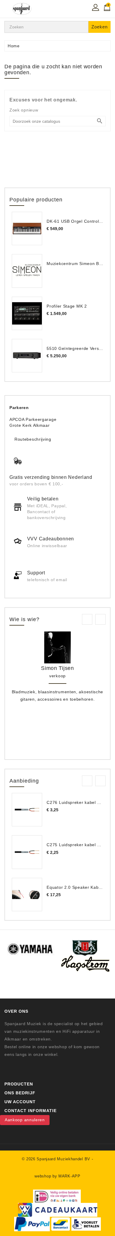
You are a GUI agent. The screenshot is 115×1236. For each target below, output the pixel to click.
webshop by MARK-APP (57, 1176)
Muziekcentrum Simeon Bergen (79, 263)
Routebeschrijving (32, 439)
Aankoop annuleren (25, 1119)
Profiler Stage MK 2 (67, 306)
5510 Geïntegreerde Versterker (79, 348)
